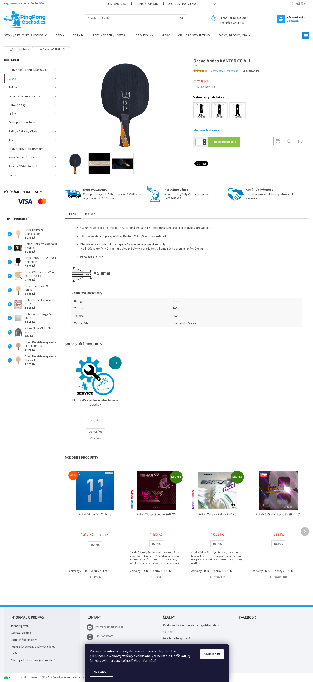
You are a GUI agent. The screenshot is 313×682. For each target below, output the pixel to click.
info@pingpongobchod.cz (109, 627)
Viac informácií (145, 660)
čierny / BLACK (100, 571)
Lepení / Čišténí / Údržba (24, 96)
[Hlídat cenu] (300, 141)
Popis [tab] (73, 214)
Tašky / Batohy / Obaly (23, 131)
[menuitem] (60, 35)
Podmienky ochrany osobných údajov (33, 647)
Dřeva (12, 79)
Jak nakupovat (117, 4)
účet (41, 3)
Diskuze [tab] (90, 214)
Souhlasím (212, 654)
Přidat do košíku (224, 141)
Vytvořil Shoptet (17, 677)
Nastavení (101, 671)
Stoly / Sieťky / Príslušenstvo (27, 70)
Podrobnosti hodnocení (224, 71)
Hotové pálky (17, 105)
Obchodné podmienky (182, 4)
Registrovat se (13, 3)
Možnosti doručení (207, 130)
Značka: (251, 71)
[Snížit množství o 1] (204, 143)
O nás (14, 654)
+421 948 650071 (104, 636)
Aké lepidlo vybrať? (176, 638)
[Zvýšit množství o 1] (204, 140)
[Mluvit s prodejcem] (289, 141)
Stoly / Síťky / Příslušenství (26, 149)
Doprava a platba (147, 4)
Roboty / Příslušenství (23, 166)
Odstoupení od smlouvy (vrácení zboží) (33, 660)
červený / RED (78, 571)
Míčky (12, 114)
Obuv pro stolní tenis (22, 122)
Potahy (13, 87)
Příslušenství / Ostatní (23, 157)
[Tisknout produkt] (277, 141)
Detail (95, 544)
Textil (12, 140)
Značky (13, 175)
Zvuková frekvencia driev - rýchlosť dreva (192, 625)
